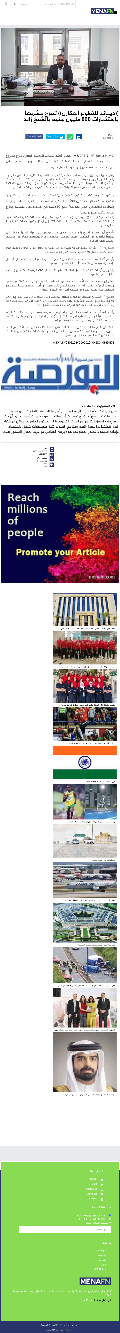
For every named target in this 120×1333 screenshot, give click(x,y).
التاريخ (112, 134)
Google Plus (92, 1189)
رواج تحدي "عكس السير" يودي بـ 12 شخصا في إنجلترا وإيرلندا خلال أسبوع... (85, 985)
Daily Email (92, 1194)
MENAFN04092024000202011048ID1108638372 (83, 343)
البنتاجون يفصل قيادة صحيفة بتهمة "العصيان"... (96, 945)
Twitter (94, 1184)
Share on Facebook (34, 136)
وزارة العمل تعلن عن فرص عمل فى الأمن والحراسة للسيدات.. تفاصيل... (87, 628)
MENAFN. (59, 1325)
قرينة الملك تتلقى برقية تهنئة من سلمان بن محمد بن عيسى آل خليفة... (86, 1095)
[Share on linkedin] (79, 136)
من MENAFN (100, 1269)
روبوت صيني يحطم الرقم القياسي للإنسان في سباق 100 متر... (90, 822)
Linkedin (93, 1199)
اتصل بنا (102, 1260)
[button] (15, 4)
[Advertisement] (60, 1124)
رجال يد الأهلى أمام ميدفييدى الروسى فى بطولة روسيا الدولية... (90, 743)
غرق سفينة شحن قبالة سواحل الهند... (100, 781)
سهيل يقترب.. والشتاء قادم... (103, 860)
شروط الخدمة (100, 1251)
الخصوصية (101, 1255)
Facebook (93, 1179)
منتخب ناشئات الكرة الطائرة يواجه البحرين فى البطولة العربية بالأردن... (87, 705)
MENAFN (81, 156)
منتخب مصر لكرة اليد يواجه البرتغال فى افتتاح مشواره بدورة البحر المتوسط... (85, 667)
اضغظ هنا (87, 1300)
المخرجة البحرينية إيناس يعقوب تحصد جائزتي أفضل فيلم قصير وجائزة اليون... (84, 1030)
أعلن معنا (102, 1265)
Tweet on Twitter (53, 136)
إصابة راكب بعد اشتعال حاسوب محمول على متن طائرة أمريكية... (89, 900)
